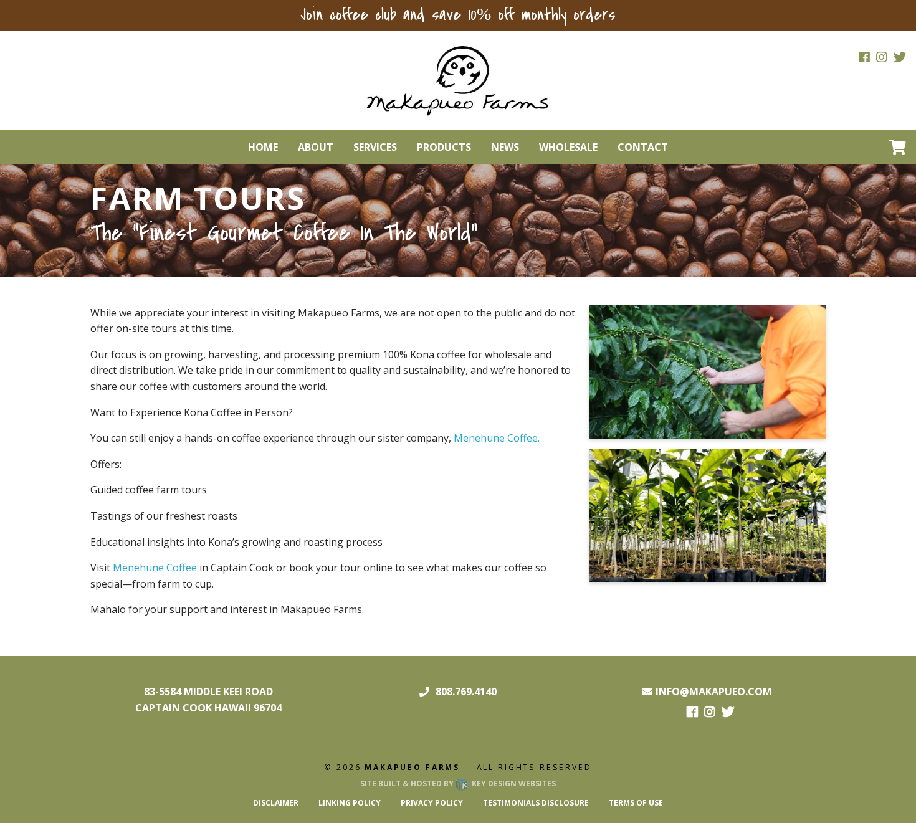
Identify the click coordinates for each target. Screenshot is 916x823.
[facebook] (864, 58)
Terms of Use (636, 802)
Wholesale (568, 147)
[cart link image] (897, 146)
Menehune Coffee (155, 567)
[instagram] (881, 58)
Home (263, 147)
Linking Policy (349, 802)
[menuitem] (263, 147)
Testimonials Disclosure (536, 802)
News (505, 147)
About (315, 147)
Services (375, 147)
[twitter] (900, 58)
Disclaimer (275, 802)
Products (444, 147)
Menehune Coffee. (497, 438)
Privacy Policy (432, 802)
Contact (643, 147)
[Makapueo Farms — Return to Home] (457, 79)
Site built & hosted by (458, 783)
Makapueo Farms (412, 767)
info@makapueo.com (714, 691)
